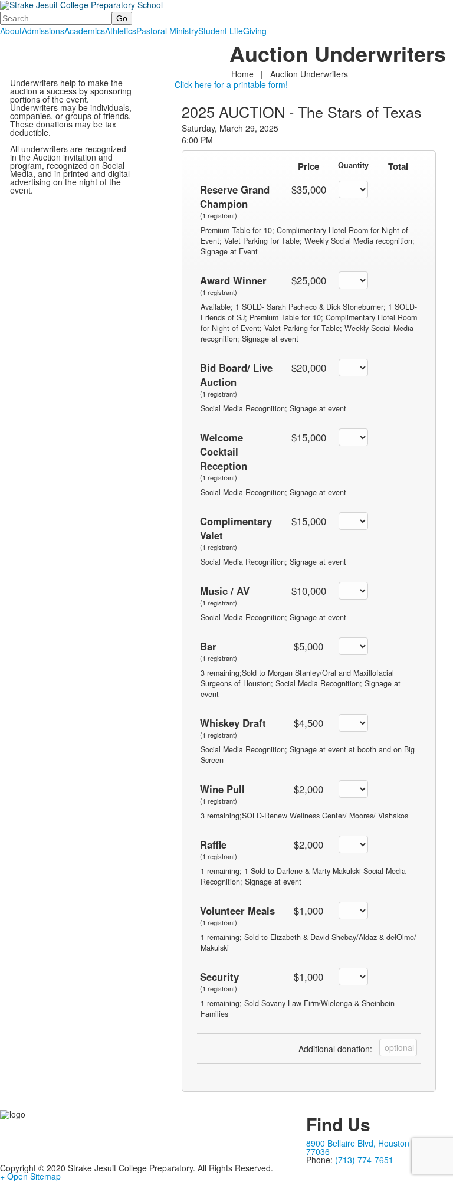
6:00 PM (197, 140)
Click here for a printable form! (231, 84)
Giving (255, 31)
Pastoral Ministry (167, 31)
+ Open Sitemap (30, 1176)
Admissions (43, 31)
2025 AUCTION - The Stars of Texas (302, 111)
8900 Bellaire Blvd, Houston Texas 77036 (370, 1147)
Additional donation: (335, 1049)
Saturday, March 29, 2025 (230, 128)
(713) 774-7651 (364, 1159)
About (11, 31)
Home (243, 74)
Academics (84, 31)
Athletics (120, 31)
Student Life (220, 31)
